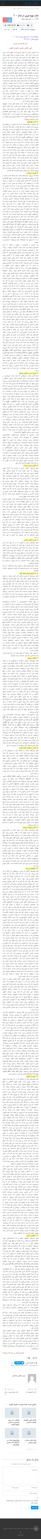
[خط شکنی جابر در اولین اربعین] (29, 1433)
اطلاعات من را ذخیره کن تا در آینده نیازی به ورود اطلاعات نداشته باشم (22, 1502)
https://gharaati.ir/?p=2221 (19, 1365)
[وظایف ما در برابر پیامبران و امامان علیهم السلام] (12, 1413)
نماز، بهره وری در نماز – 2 (11, 1393)
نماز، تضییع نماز (31, 1392)
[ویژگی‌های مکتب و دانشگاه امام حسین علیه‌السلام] (12, 1433)
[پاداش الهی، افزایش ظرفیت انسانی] (29, 1413)
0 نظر (6, 30)
